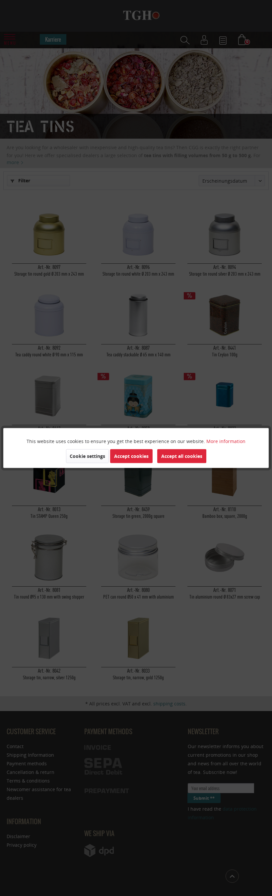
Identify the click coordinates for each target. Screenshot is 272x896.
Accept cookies (131, 456)
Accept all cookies (181, 456)
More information (225, 441)
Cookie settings (87, 456)
